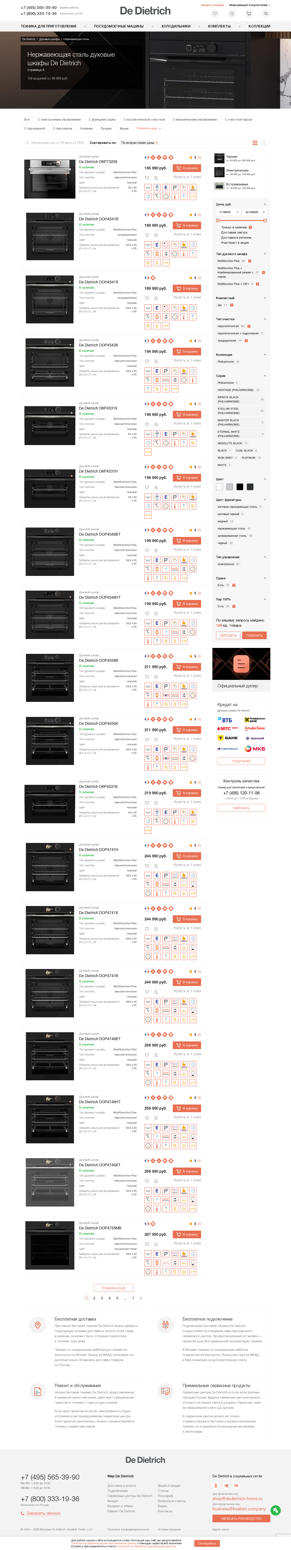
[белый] (219, 486)
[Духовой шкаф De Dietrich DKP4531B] (49, 803)
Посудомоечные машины (119, 26)
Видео (162, 1506)
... (125, 1298)
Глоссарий (165, 1496)
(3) (199, 157)
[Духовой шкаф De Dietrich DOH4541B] (49, 236)
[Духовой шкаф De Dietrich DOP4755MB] (49, 1245)
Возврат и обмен (120, 1506)
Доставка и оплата (122, 1485)
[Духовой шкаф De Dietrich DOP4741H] (49, 866)
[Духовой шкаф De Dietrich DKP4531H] (49, 488)
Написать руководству (241, 1518)
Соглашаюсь (207, 1543)
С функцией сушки (102, 119)
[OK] (215, 1485)
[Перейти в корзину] (249, 13)
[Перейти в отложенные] (215, 13)
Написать (241, 808)
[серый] (229, 486)
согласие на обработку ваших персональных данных (103, 1543)
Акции (124, 128)
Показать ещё (113, 1288)
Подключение (118, 1490)
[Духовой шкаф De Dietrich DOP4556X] (49, 740)
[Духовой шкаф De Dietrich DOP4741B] (49, 992)
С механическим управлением (195, 119)
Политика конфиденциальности (128, 1529)
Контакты (165, 1511)
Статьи (163, 1490)
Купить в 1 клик (187, 177)
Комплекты (219, 26)
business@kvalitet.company (239, 1509)
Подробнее (241, 761)
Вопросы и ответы (172, 1501)
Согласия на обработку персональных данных (146, 1546)
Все (27, 119)
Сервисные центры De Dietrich (130, 1496)
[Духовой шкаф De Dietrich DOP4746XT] (49, 1182)
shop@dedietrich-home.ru (237, 1498)
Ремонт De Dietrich (121, 1511)
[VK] (236, 1485)
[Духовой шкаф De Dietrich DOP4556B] (49, 677)
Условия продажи (169, 1529)
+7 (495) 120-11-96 (241, 793)
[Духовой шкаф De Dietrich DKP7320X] (49, 178)
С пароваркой (34, 128)
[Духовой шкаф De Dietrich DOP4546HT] (49, 614)
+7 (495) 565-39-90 (39, 7)
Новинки (86, 128)
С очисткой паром (238, 119)
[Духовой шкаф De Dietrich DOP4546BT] (49, 551)
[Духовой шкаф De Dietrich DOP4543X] (49, 362)
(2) (199, 214)
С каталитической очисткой (144, 119)
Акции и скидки (212, 5)
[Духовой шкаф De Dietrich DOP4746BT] (49, 1055)
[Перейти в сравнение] (232, 13)
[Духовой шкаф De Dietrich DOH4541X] (49, 299)
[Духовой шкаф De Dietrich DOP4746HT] (49, 1118)
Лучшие (106, 128)
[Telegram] (226, 1485)
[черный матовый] (250, 486)
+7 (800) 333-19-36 (39, 13)
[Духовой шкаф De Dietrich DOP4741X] (49, 929)
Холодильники (175, 26)
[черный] (239, 486)
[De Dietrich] (145, 10)
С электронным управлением (59, 119)
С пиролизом (62, 128)
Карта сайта (220, 1529)
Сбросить (228, 635)
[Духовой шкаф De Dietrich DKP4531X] (49, 425)
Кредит (113, 1501)
